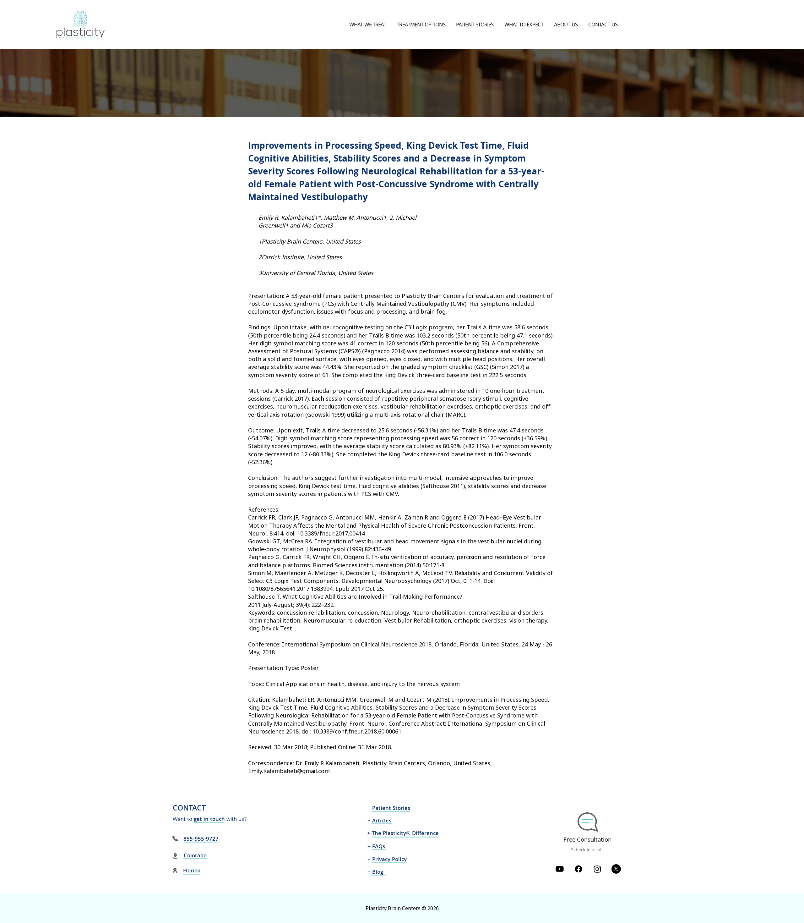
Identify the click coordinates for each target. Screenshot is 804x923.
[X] (616, 869)
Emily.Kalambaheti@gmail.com (289, 771)
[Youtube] (559, 869)
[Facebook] (578, 869)
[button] (368, 26)
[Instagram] (597, 869)
